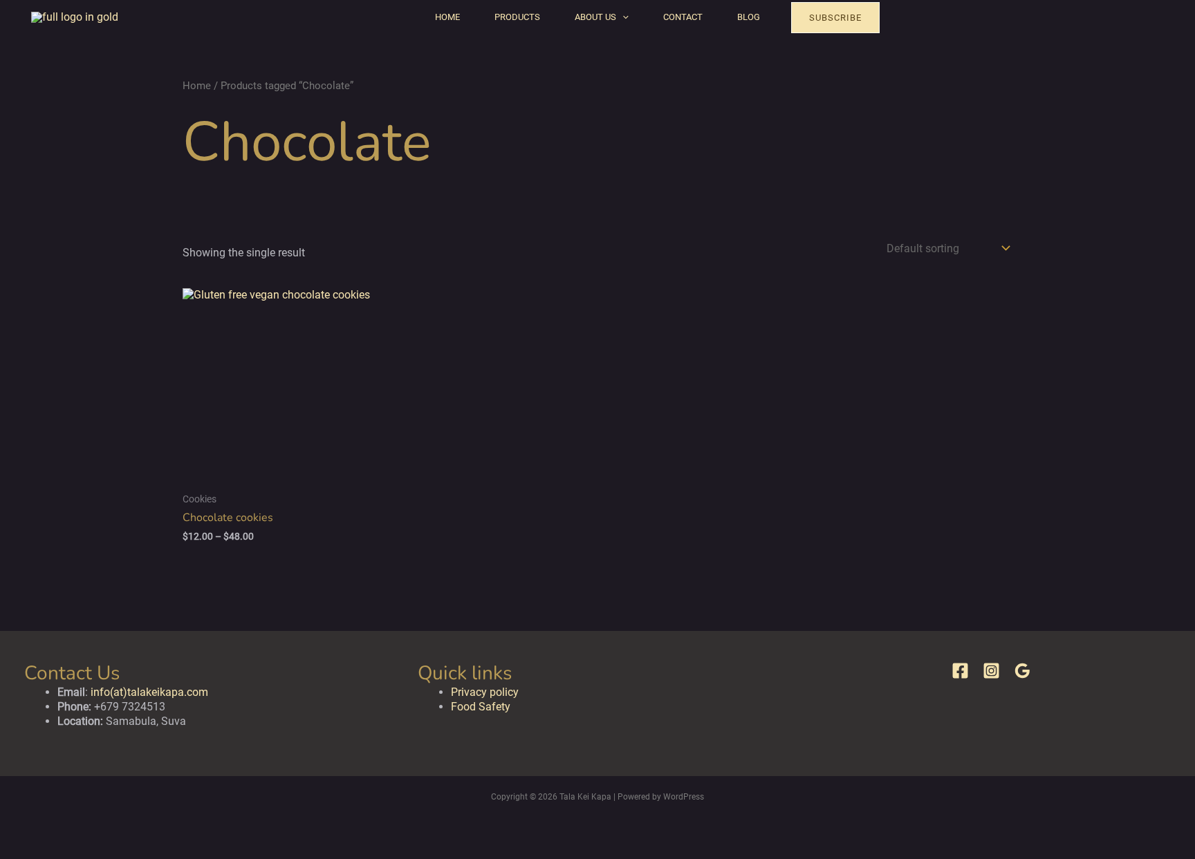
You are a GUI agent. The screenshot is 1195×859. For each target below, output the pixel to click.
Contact (683, 17)
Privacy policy (485, 692)
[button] (622, 17)
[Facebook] (960, 670)
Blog (748, 17)
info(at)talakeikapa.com (149, 692)
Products (517, 17)
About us (595, 17)
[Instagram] (991, 670)
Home (447, 17)
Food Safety (480, 706)
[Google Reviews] (1022, 670)
